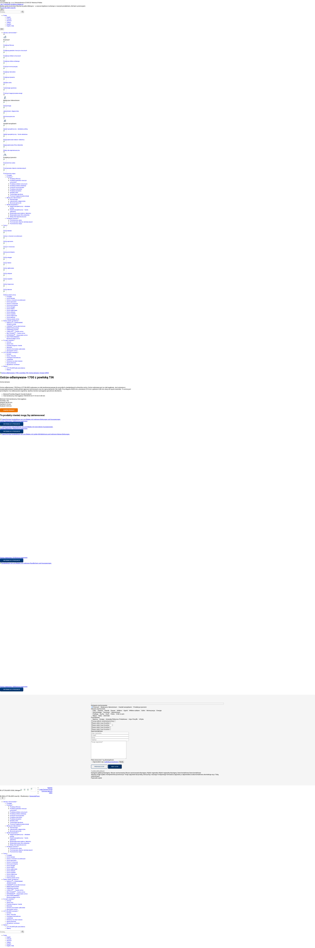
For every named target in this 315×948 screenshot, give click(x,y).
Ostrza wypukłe (7, 279)
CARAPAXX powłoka (12, 329)
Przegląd (9, 175)
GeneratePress (35, 796)
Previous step (99, 766)
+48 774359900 (5, 4)
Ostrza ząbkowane (8, 268)
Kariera (5, 366)
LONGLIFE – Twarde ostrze (15, 331)
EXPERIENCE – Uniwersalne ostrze (17, 335)
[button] (5, 15)
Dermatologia (7, 106)
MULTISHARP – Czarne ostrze (16, 333)
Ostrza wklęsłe (7, 273)
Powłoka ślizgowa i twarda (14, 345)
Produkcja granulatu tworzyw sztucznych (15, 50)
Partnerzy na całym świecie (14, 361)
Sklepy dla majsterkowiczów (11, 150)
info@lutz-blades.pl (17, 4)
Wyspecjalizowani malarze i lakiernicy (13, 139)
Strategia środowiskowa (14, 357)
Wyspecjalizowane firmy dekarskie (13, 145)
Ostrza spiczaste (8, 241)
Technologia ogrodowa (9, 88)
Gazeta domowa (11, 363)
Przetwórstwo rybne (9, 163)
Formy (5, 225)
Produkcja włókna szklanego (11, 61)
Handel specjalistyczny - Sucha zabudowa (15, 134)
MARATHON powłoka (13, 328)
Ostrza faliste (7, 263)
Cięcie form (10, 344)
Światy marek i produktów (10, 321)
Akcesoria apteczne (9, 116)
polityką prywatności (111, 762)
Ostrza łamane (7, 231)
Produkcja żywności (12, 218)
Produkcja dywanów (9, 77)
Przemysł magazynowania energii (12, 93)
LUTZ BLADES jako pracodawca (16, 368)
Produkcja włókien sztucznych (12, 56)
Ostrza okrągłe (7, 257)
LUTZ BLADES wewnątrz (10, 352)
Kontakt (9, 354)
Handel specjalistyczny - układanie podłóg (15, 129)
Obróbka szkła (7, 82)
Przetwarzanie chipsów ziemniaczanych (14, 168)
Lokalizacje (10, 359)
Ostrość (9, 342)
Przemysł (9, 177)
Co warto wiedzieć (8, 340)
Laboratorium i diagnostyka (11, 111)
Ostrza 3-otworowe (9, 247)
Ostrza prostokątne (9, 252)
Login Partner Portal (45, 789)
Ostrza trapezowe (8, 284)
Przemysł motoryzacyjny (10, 66)
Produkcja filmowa (8, 45)
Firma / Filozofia (11, 356)
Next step (114, 766)
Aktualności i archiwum (13, 364)
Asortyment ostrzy (12, 351)
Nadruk (50, 788)
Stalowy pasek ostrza (9, 295)
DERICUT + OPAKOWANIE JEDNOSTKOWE (15, 323)
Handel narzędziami (12, 204)
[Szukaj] (22, 12)
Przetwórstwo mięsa (9, 173)
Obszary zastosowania (9, 32)
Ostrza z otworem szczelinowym (12, 236)
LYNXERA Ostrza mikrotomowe (16, 326)
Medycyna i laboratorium (14, 198)
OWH (50, 793)
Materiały (9, 347)
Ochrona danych (47, 791)
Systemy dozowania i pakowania (16, 349)
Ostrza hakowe (7, 289)
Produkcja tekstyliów (9, 72)
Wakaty (9, 369)
